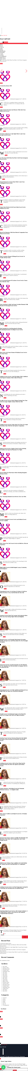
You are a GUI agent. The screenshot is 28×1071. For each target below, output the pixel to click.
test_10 (4, 1003)
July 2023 (5, 989)
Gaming (1, 55)
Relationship (2, 51)
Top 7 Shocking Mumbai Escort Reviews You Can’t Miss (13, 496)
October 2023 (6, 986)
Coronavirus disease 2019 (6, 85)
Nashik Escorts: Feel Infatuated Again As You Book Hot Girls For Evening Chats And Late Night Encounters (13, 714)
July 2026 (5, 966)
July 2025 (5, 972)
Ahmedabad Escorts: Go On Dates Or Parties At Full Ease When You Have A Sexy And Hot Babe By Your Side (13, 592)
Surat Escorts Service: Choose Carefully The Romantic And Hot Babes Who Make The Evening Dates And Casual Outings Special (14, 839)
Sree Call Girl (5, 39)
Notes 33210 (3, 58)
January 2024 (5, 983)
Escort (1, 46)
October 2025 (6, 970)
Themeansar (22, 1056)
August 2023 (5, 988)
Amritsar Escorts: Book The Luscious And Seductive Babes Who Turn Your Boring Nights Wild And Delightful (13, 616)
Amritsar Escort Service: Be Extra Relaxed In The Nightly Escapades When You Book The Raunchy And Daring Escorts (13, 739)
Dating (1, 49)
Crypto (1, 53)
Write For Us (3, 57)
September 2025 (6, 971)
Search (2, 934)
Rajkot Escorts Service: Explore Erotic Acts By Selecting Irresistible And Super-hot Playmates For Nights (13, 449)
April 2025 (5, 976)
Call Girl (2, 47)
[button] (26, 71)
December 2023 (6, 984)
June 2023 (5, 991)
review (4, 1002)
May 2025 (5, 975)
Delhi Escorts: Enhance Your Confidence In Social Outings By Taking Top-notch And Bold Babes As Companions (13, 863)
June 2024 (5, 977)
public (1, 83)
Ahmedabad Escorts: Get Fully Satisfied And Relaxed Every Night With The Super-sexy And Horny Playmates (14, 690)
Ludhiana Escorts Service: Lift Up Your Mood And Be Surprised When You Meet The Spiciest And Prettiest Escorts (12, 764)
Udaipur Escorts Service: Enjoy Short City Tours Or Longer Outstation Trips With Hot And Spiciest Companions (14, 425)
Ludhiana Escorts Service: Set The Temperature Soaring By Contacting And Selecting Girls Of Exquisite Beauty (14, 887)
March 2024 (5, 981)
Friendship (2, 52)
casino (4, 999)
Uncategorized (3, 56)
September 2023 (6, 987)
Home (1, 44)
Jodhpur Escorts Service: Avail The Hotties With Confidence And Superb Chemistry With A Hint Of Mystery (14, 377)
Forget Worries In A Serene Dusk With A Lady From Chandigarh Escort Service (12, 182)
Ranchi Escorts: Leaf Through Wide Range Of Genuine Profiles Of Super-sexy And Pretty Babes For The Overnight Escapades (14, 641)
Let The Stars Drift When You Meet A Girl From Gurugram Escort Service (12, 67)
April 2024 (5, 980)
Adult (1, 48)
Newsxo (16, 1056)
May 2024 (5, 978)
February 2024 (6, 982)
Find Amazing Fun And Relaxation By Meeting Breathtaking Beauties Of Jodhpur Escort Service (11, 329)
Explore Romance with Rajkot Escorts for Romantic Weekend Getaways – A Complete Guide (12, 789)
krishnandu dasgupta (14, 80)
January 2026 (5, 967)
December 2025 (6, 969)
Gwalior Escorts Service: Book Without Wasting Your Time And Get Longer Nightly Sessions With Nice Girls (13, 401)
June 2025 (5, 973)
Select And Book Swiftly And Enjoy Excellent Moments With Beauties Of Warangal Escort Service (14, 305)
